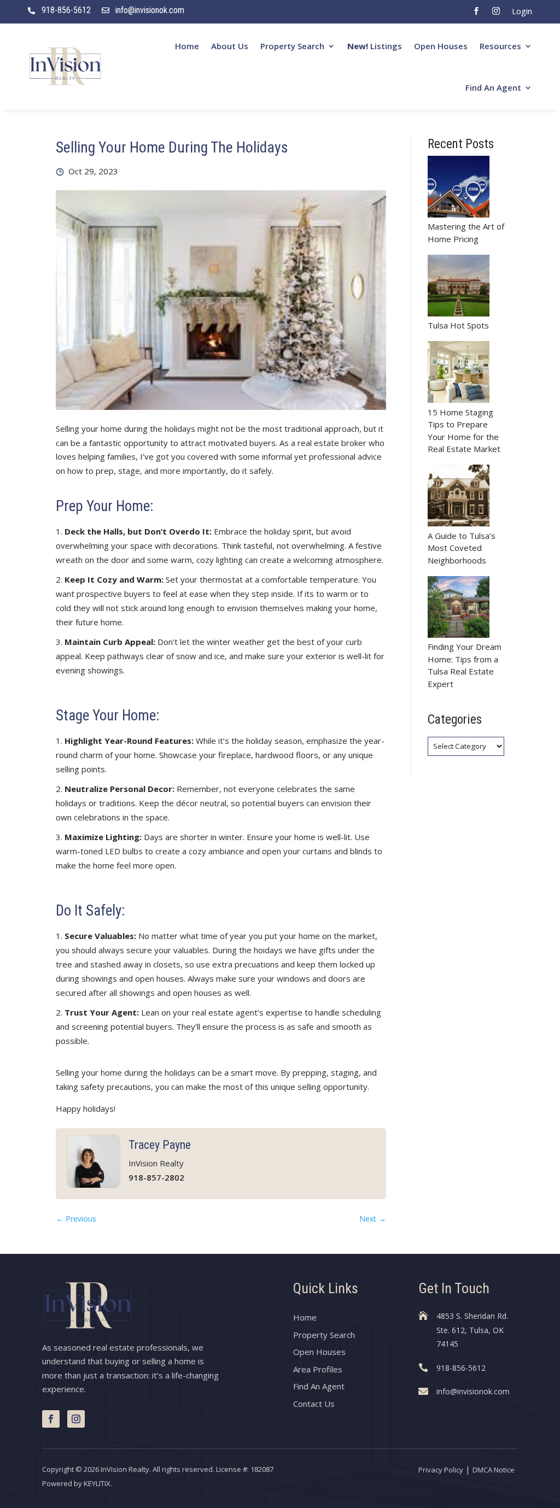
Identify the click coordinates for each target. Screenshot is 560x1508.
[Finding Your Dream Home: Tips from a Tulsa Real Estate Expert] (458, 608)
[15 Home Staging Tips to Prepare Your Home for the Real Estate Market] (458, 373)
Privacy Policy (440, 1470)
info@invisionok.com (149, 10)
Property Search (292, 45)
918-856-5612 (66, 10)
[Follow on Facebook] (51, 1419)
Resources (500, 45)
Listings (374, 45)
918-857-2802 (156, 1177)
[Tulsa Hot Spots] (458, 287)
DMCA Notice (493, 1470)
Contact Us (314, 1403)
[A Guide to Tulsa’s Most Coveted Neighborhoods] (458, 497)
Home (187, 45)
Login (522, 11)
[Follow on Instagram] (76, 1419)
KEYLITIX (97, 1483)
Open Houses (441, 45)
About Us (229, 45)
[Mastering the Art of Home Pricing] (458, 188)
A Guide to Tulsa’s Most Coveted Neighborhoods (461, 548)
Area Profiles (317, 1369)
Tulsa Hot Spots (458, 325)
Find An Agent (493, 87)
